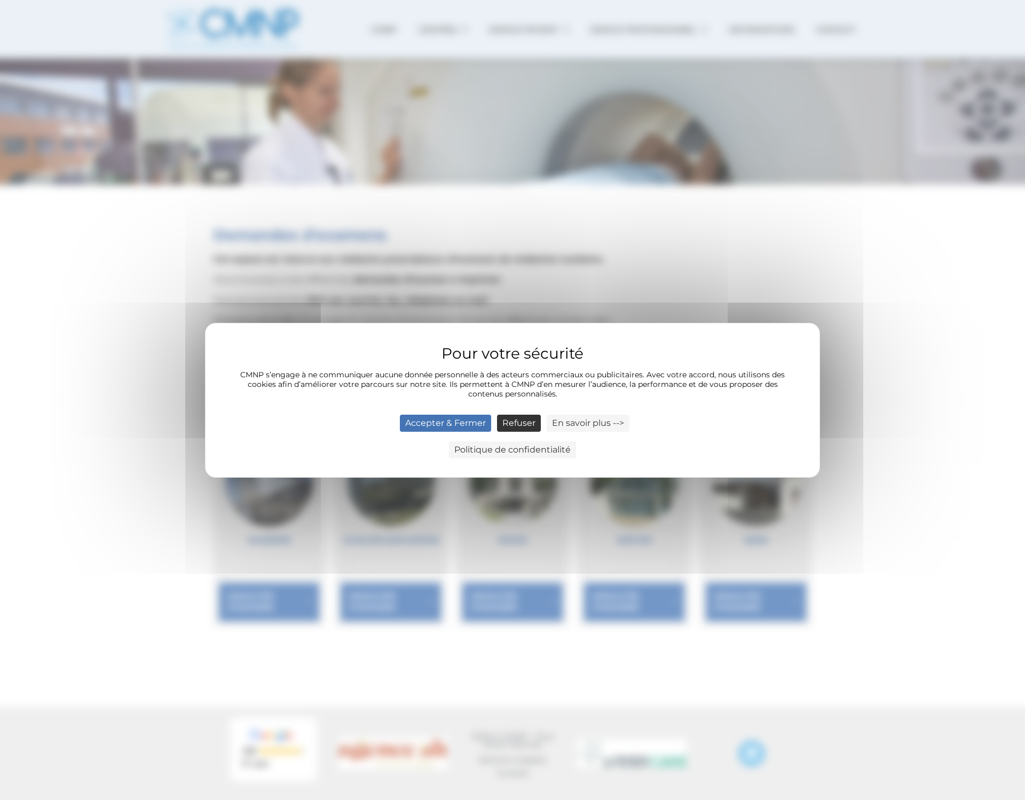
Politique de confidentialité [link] (512, 450)
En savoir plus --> (588, 423)
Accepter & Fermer (445, 423)
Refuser (518, 423)
